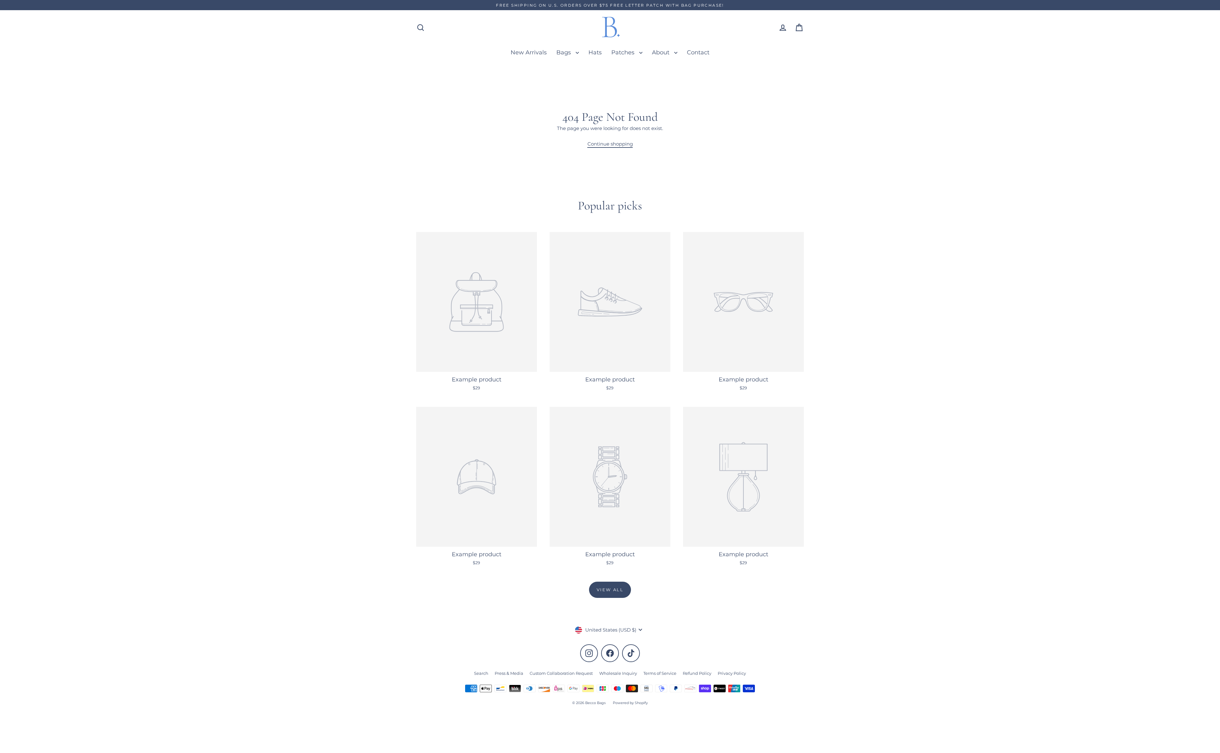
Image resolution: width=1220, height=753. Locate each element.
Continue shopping (610, 144)
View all (610, 589)
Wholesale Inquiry (618, 673)
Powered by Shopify (630, 703)
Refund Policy (697, 673)
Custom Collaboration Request (561, 673)
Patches (623, 52)
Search (481, 673)
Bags (564, 52)
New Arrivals (529, 52)
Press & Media (509, 673)
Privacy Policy (732, 673)
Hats (595, 52)
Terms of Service (659, 673)
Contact (698, 52)
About (661, 52)
